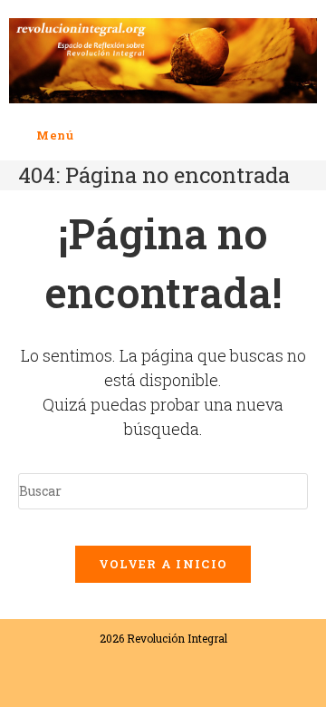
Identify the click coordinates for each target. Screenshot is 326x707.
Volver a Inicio (163, 564)
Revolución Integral (177, 638)
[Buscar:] (88, 135)
